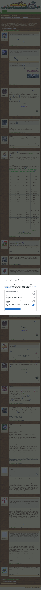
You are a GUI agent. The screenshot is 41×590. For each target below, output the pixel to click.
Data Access (20, 312)
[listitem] (20, 291)
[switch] (33, 294)
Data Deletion (14, 312)
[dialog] (20, 295)
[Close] (39, 277)
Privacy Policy (26, 312)
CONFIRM (13, 309)
